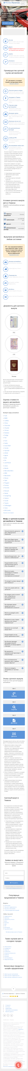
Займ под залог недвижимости (11, 975)
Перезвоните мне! (14, 255)
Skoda (6, 493)
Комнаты (6, 922)
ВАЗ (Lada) (7, 510)
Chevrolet (7, 425)
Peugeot (6, 483)
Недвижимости (8, 916)
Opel (5, 480)
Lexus (6, 466)
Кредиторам (9, 1008)
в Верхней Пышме (8, 959)
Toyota (6, 503)
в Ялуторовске (7, 946)
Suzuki (6, 500)
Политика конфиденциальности (10, 1066)
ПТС (5, 925)
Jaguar (6, 455)
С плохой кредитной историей (11, 910)
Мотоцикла (7, 927)
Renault (6, 491)
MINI (5, 473)
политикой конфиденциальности (14, 888)
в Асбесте (6, 954)
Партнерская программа (12, 1010)
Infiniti (6, 453)
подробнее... (21, 1029)
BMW (5, 418)
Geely (6, 443)
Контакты (8, 1006)
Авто (5, 924)
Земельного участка (9, 919)
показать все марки (8, 512)
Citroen (6, 430)
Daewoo (6, 433)
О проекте (8, 1005)
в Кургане (6, 950)
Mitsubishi (7, 475)
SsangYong (7, 496)
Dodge (6, 435)
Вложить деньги (9, 1011)
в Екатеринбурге (8, 958)
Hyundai (6, 450)
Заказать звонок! (14, 83)
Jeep (5, 458)
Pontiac (6, 485)
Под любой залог (8, 929)
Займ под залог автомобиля (11, 974)
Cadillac (6, 420)
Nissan (6, 478)
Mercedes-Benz (8, 471)
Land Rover (7, 463)
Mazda (6, 468)
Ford (5, 441)
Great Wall (7, 446)
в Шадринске (7, 948)
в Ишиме (6, 956)
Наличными (7, 905)
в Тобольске (7, 951)
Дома (5, 921)
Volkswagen (7, 505)
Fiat (5, 437)
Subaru (6, 498)
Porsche (6, 488)
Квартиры (6, 918)
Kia (5, 460)
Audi (5, 416)
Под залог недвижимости (10, 907)
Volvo (6, 508)
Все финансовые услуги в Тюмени (14, 932)
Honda (6, 448)
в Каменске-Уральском (9, 953)
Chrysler (6, 428)
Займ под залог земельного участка (13, 977)
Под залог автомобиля (9, 908)
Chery (6, 423)
